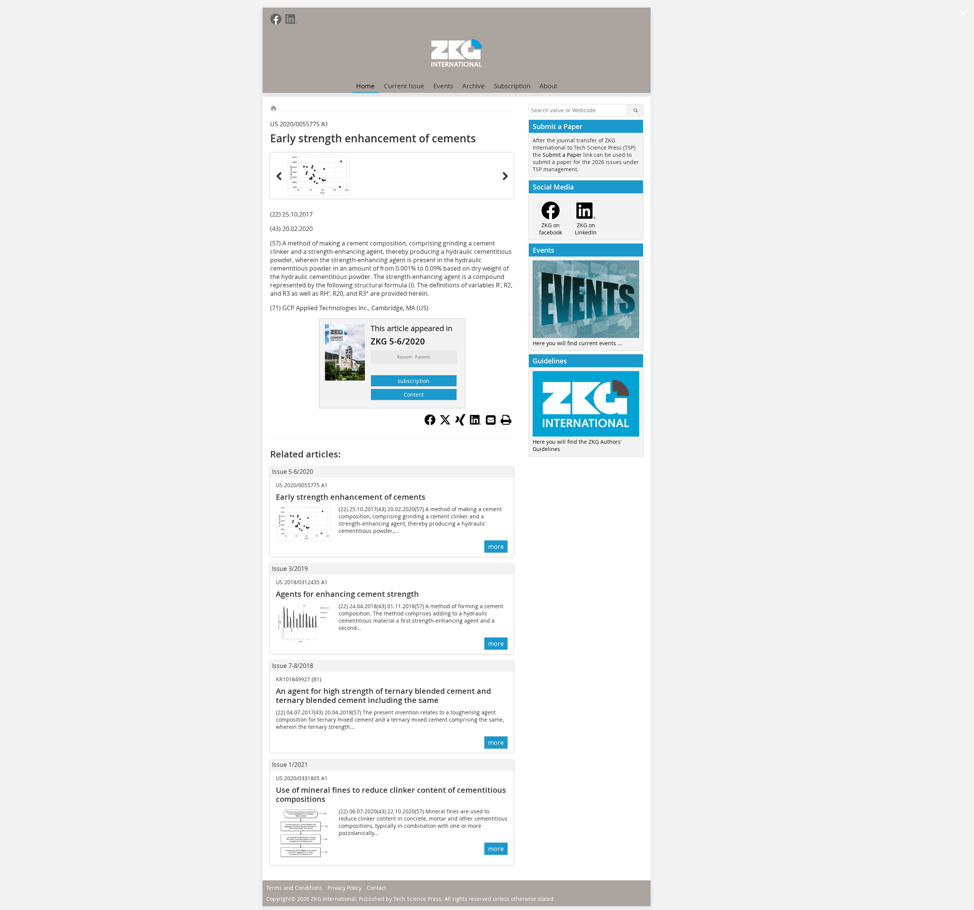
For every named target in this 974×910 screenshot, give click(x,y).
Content (414, 394)
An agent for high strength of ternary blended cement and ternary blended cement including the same (383, 695)
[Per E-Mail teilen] (490, 419)
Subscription (512, 85)
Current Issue (404, 85)
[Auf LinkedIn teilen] (475, 423)
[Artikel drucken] (506, 419)
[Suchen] (635, 110)
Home (365, 85)
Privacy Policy (344, 887)
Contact (376, 887)
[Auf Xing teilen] (460, 423)
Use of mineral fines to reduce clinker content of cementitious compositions (391, 794)
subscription (414, 380)
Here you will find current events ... (577, 343)
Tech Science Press (417, 898)
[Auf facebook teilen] (430, 423)
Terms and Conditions (294, 887)
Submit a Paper (562, 154)
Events (443, 85)
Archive (473, 85)
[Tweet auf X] (445, 423)
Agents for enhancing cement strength (347, 594)
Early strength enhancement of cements (350, 497)
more (496, 546)
